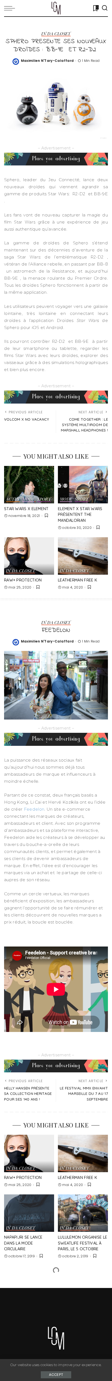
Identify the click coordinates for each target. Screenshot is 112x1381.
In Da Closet (55, 34)
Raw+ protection (23, 580)
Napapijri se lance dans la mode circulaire (23, 1243)
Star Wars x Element (26, 508)
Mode (28, 499)
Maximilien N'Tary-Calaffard (47, 60)
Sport (44, 499)
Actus (13, 499)
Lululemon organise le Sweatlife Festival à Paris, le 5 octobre (82, 1243)
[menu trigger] (11, 8)
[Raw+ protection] (29, 556)
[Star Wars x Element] (29, 484)
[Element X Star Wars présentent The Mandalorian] (83, 484)
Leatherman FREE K (77, 580)
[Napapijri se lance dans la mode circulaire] (29, 1213)
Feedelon (34, 809)
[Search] (104, 8)
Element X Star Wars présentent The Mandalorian (80, 514)
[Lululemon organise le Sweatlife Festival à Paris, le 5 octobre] (83, 1213)
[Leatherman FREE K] (83, 556)
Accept (56, 1374)
